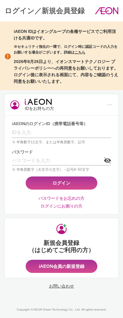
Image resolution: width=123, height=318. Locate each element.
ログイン (61, 182)
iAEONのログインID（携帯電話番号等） (50, 123)
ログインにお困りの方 (61, 206)
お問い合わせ (61, 286)
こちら (80, 52)
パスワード (22, 152)
